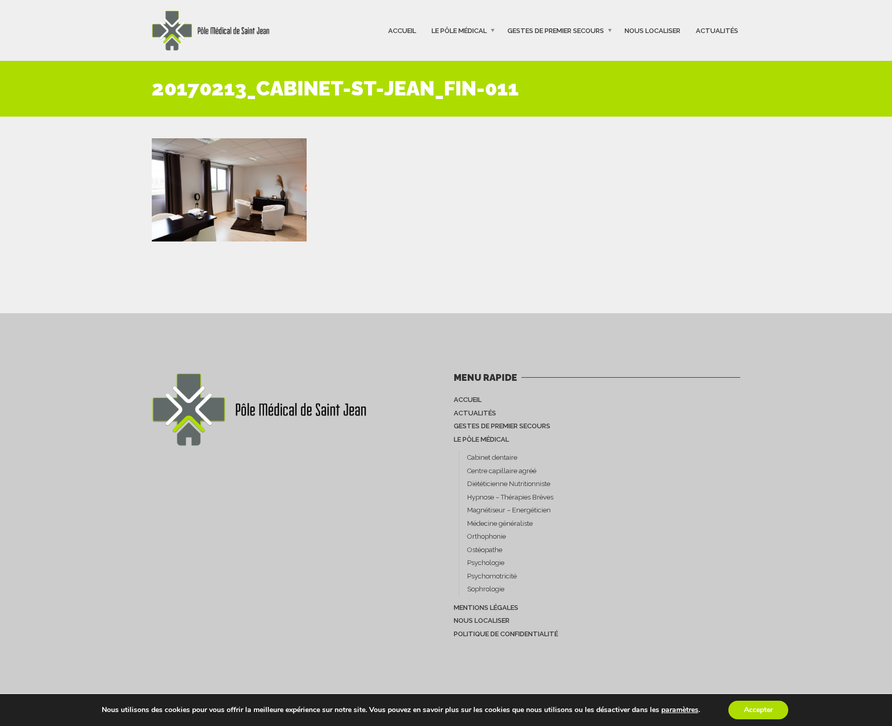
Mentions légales (486, 607)
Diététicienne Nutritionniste (508, 484)
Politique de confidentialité (506, 634)
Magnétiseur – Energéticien (509, 510)
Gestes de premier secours (555, 30)
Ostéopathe (484, 550)
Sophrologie (485, 589)
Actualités (717, 30)
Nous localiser (652, 30)
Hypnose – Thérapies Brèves (510, 497)
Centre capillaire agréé (501, 471)
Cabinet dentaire (492, 457)
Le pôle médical (459, 30)
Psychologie (485, 563)
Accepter (758, 710)
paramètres (679, 710)
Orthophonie (486, 536)
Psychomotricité (492, 576)
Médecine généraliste (500, 523)
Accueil (402, 30)
